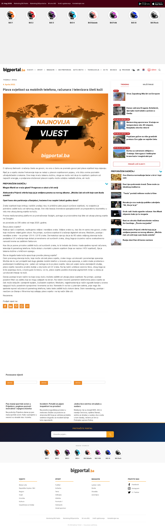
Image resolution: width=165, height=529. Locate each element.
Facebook (135, 484)
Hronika (22, 498)
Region (21, 491)
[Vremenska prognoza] (133, 70)
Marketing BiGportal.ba (38, 3)
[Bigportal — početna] (14, 70)
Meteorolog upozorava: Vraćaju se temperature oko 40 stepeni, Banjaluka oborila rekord (142, 125)
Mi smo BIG (86, 518)
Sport (58, 479)
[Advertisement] (82, 45)
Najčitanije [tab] (148, 84)
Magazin (96, 479)
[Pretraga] (159, 70)
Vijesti (22, 479)
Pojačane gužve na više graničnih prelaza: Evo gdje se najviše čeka (141, 137)
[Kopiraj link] (27, 306)
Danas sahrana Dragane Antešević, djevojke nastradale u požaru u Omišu (142, 111)
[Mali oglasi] (138, 70)
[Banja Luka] (143, 69)
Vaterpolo (58, 505)
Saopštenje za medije (26, 505)
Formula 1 (59, 501)
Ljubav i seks (96, 485)
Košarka (58, 488)
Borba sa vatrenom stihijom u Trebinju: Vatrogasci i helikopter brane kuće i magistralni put (141, 153)
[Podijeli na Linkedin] (10, 306)
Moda (94, 488)
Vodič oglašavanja (64, 3)
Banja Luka (23, 485)
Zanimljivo (95, 495)
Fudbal (57, 485)
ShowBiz (95, 491)
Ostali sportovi (60, 508)
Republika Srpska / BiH (27, 488)
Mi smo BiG (52, 3)
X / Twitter (135, 492)
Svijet (21, 495)
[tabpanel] (136, 127)
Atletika (58, 498)
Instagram (135, 488)
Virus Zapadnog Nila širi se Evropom (143, 94)
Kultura (21, 501)
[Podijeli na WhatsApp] (22, 306)
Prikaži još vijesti (136, 164)
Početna (7, 80)
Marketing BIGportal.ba (71, 518)
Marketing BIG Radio (21, 3)
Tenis (57, 491)
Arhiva (14, 80)
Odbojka (58, 495)
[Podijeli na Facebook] (5, 306)
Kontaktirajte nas (78, 3)
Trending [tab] (125, 84)
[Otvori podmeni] (35, 70)
